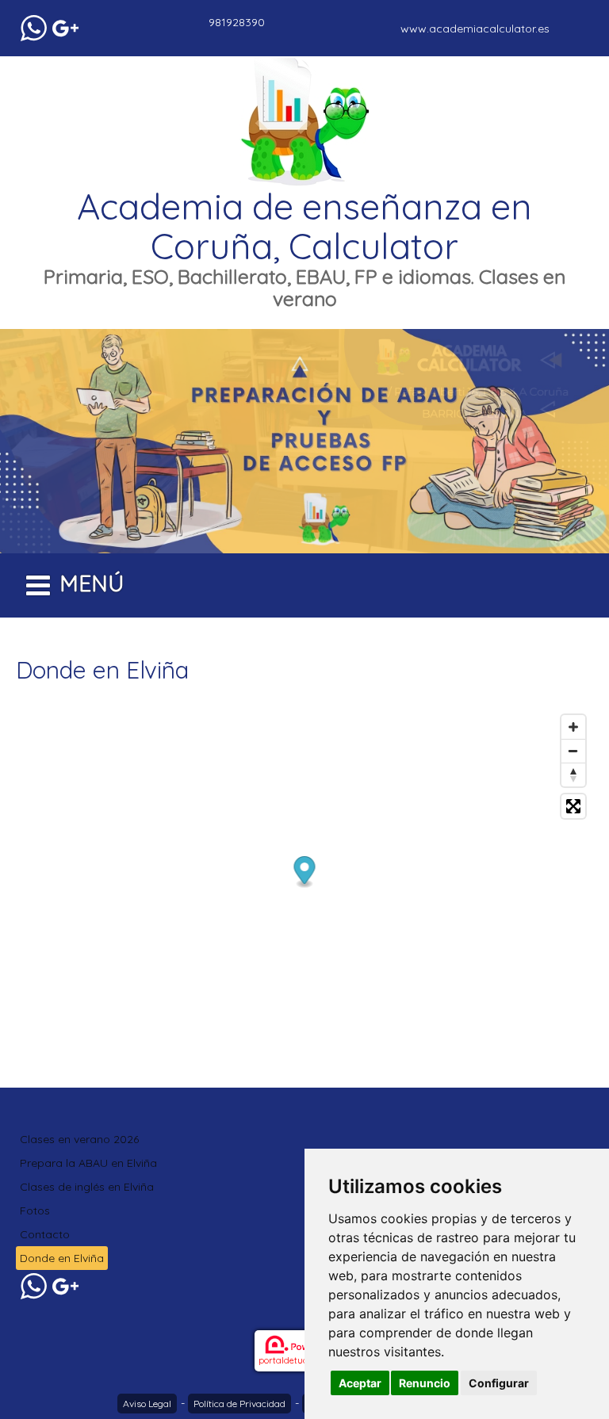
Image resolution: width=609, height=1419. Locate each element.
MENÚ (91, 583)
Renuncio (424, 1383)
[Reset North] (573, 774)
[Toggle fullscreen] (573, 806)
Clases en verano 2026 (79, 1139)
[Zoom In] (573, 727)
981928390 (237, 22)
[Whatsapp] (34, 28)
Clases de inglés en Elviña (87, 1187)
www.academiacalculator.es (475, 28)
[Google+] (65, 28)
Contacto (45, 1234)
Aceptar (360, 1383)
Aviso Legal (147, 1403)
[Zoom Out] (573, 751)
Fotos (35, 1210)
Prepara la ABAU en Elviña (88, 1163)
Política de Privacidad (239, 1403)
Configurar (499, 1383)
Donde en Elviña (62, 1258)
